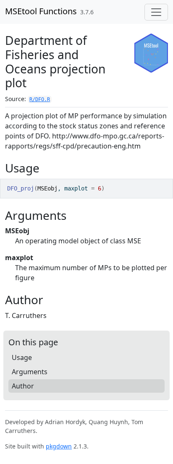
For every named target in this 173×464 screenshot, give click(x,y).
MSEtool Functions (41, 11)
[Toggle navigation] (156, 12)
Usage (22, 357)
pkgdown (59, 446)
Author (23, 386)
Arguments (29, 371)
